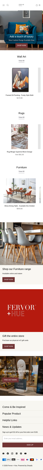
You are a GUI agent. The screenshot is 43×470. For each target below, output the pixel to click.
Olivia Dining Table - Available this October (19, 206)
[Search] (8, 5)
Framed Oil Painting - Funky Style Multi (19, 95)
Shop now (21, 45)
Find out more (10, 380)
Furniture (21, 167)
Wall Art (21, 56)
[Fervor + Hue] (22, 5)
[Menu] (4, 5)
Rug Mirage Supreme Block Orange (19, 152)
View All (21, 61)
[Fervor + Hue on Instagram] (13, 453)
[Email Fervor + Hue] (4, 453)
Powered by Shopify (25, 465)
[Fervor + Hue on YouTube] (26, 453)
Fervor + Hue (12, 465)
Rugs (21, 113)
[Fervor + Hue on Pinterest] (22, 453)
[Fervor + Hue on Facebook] (9, 453)
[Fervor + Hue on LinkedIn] (18, 453)
